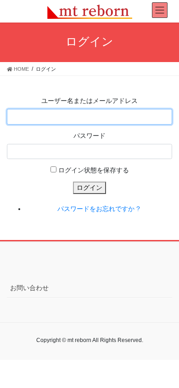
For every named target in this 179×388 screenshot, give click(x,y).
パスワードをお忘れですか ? (98, 208)
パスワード (89, 135)
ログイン (89, 187)
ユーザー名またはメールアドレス (89, 100)
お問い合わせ (29, 287)
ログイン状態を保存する (93, 170)
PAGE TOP (165, 368)
